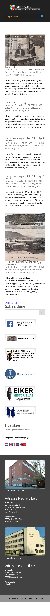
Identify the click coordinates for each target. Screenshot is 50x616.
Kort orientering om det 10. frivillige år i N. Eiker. (25, 139)
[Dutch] (6, 444)
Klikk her (8, 584)
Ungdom (30, 75)
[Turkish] (24, 444)
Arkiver (8, 72)
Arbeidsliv (15, 183)
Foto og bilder (28, 72)
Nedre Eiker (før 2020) (32, 145)
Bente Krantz (14, 69)
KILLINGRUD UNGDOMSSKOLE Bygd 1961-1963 (23, 263)
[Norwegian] (21, 444)
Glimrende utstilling (15, 67)
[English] (10, 444)
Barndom (17, 72)
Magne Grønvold (15, 105)
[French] (14, 444)
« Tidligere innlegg (12, 303)
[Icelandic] (17, 444)
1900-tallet (39, 69)
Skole (22, 75)
